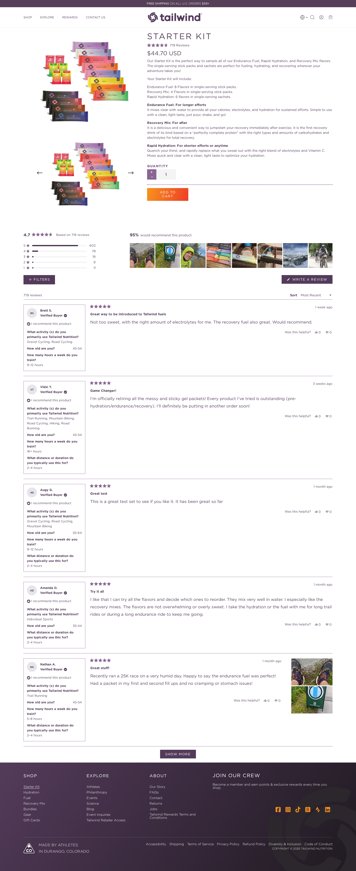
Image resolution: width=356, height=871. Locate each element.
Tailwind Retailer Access (106, 820)
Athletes (93, 787)
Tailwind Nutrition (317, 848)
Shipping (176, 844)
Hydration (31, 792)
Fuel (26, 798)
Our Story (157, 787)
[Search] (312, 17)
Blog (90, 809)
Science (93, 803)
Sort (294, 295)
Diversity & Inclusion (285, 844)
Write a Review (312, 280)
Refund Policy (254, 844)
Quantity (157, 166)
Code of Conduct (318, 844)
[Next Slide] (329, 255)
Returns (156, 803)
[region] (231, 255)
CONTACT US (95, 17)
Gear (27, 814)
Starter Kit (31, 787)
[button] (304, 17)
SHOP (27, 17)
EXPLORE (47, 17)
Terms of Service (200, 844)
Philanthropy (97, 792)
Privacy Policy (228, 844)
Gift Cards (31, 820)
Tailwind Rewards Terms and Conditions (173, 816)
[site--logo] (177, 17)
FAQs (154, 792)
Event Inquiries (98, 814)
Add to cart (168, 194)
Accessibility (156, 844)
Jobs (153, 809)
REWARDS (70, 17)
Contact (156, 798)
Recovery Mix (34, 803)
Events (92, 798)
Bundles (30, 809)
